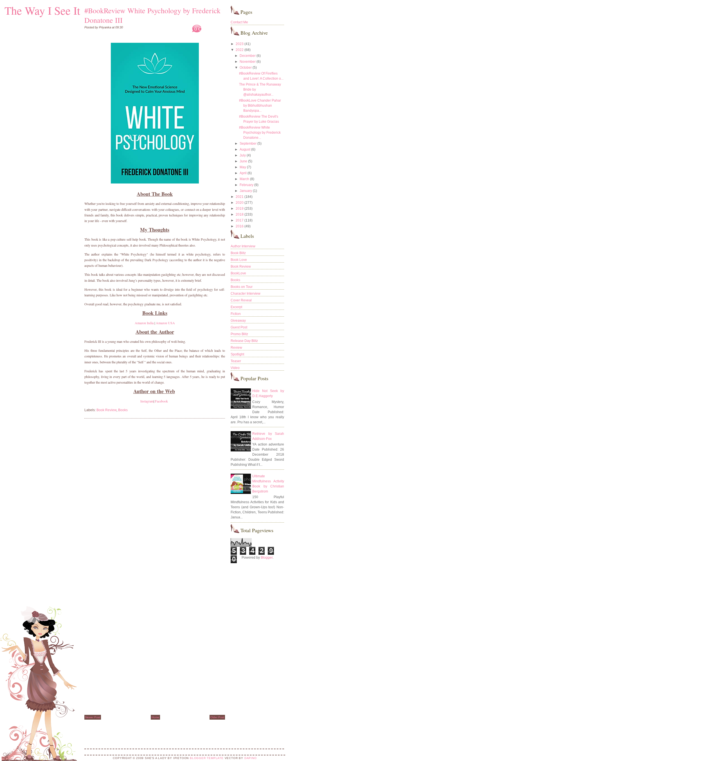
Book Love (239, 260)
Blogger (267, 557)
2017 (240, 220)
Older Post (217, 717)
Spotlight (237, 354)
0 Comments (207, 28)
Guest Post (239, 327)
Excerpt (236, 307)
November (248, 62)
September (248, 144)
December (248, 56)
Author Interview (243, 246)
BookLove (238, 273)
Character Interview (245, 294)
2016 (240, 226)
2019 (240, 209)
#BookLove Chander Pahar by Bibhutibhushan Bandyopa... (260, 106)
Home (155, 717)
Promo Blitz (239, 334)
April (243, 173)
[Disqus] (154, 494)
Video (235, 368)
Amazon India (144, 323)
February (246, 185)
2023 (240, 44)
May (243, 167)
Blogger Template (207, 758)
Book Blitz (238, 253)
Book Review (106, 410)
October (246, 68)
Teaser (236, 361)
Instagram (147, 401)
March (244, 179)
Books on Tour (242, 287)
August (245, 149)
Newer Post (92, 717)
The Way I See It (42, 10)
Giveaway (238, 321)
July (243, 155)
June (243, 161)
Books (123, 410)
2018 (240, 214)
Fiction (236, 314)
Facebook (161, 401)
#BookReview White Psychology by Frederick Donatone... (260, 133)
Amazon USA (165, 323)
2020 (240, 203)
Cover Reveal (241, 300)
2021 (240, 197)
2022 (240, 50)
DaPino (250, 758)
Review (236, 348)
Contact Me (239, 22)
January (246, 191)
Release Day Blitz (244, 341)
